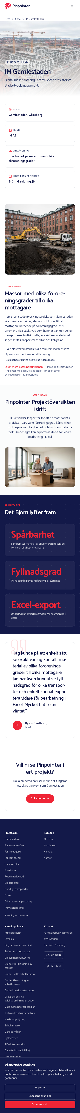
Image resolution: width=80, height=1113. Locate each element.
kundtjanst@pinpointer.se (58, 933)
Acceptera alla (40, 1104)
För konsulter (12, 864)
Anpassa (40, 1087)
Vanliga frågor (13, 1032)
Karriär (48, 858)
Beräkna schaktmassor (17, 952)
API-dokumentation (15, 1045)
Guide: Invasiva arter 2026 (19, 991)
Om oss (48, 839)
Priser (8, 896)
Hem (7, 19)
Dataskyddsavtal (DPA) (17, 1051)
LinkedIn (56, 955)
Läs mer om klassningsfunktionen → (25, 367)
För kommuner (13, 858)
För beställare (12, 839)
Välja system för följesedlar (20, 1007)
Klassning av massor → (16, 915)
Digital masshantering (17, 958)
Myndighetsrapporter (16, 889)
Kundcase (49, 846)
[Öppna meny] (71, 6)
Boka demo (38, 798)
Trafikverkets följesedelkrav (20, 1013)
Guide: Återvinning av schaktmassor (17, 982)
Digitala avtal (12, 883)
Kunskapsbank (13, 933)
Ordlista (9, 939)
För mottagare (13, 852)
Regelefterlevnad (14, 877)
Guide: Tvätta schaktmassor (20, 974)
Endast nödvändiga (40, 1096)
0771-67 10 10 (51, 939)
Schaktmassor (13, 1026)
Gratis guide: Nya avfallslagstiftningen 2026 (19, 999)
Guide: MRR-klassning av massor (18, 966)
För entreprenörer (15, 846)
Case (18, 19)
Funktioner (11, 871)
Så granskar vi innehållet (18, 945)
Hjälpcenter (11, 1038)
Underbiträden (13, 1057)
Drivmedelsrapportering (18, 902)
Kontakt (48, 852)
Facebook (56, 966)
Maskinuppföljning (15, 1020)
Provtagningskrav (14, 908)
